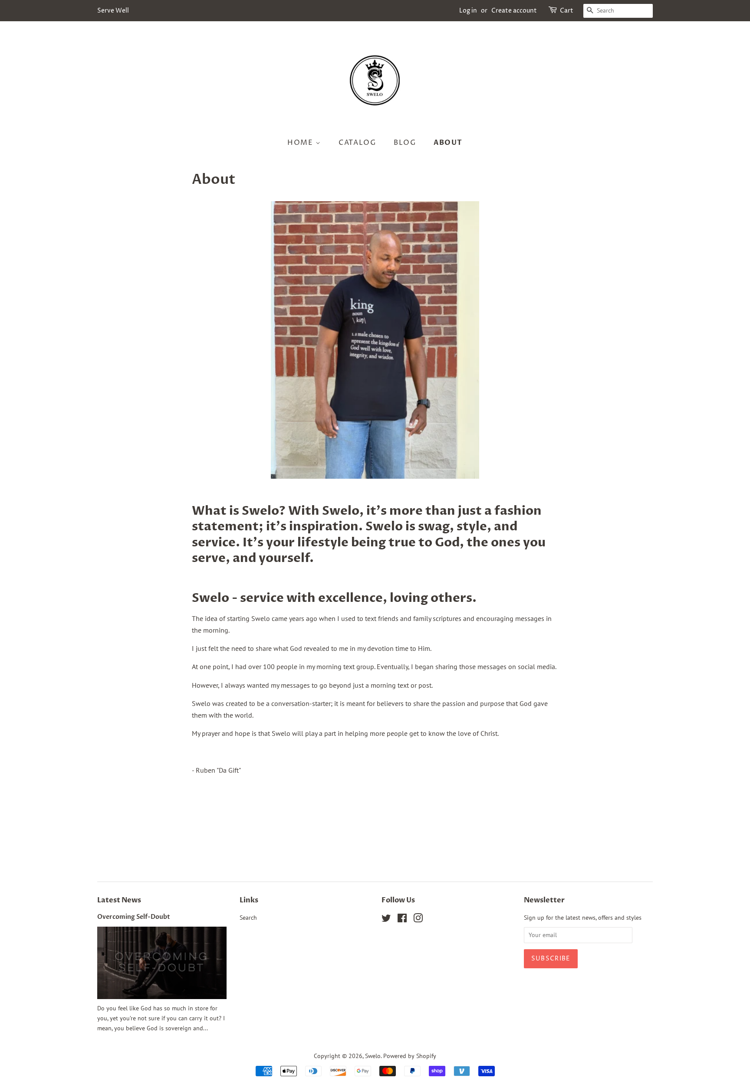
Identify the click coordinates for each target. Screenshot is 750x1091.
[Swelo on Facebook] (402, 920)
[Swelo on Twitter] (386, 920)
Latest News (119, 900)
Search (248, 917)
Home (301, 142)
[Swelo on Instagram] (418, 920)
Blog (405, 142)
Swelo (373, 1056)
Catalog (357, 142)
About (448, 142)
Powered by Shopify (409, 1056)
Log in (468, 11)
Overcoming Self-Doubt (133, 917)
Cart (566, 11)
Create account (514, 11)
